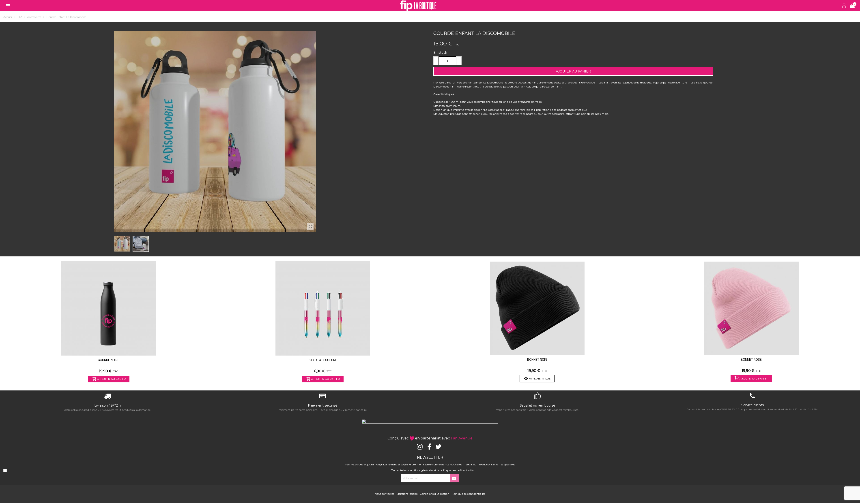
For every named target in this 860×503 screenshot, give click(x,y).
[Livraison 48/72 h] (107, 396)
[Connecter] (844, 5)
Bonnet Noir (537, 359)
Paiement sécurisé (322, 405)
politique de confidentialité (456, 470)
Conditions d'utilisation (434, 493)
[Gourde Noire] (108, 308)
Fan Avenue (462, 438)
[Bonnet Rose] (751, 308)
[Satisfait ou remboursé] (537, 396)
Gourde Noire (108, 360)
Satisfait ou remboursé (537, 405)
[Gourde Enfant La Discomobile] (310, 226)
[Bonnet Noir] (537, 308)
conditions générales (420, 470)
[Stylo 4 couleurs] (322, 308)
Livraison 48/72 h (107, 405)
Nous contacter (384, 493)
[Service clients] (752, 396)
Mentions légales (406, 493)
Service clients (752, 405)
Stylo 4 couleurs (323, 360)
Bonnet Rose (751, 359)
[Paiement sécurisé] (322, 396)
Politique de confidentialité (468, 493)
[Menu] (7, 5)
